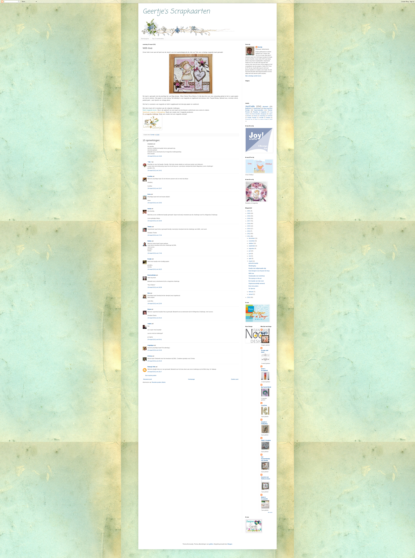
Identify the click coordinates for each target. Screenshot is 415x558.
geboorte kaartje (253, 263)
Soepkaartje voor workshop (257, 276)
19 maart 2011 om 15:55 (155, 203)
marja (149, 208)
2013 (249, 231)
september (252, 246)
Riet (149, 293)
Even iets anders (253, 286)
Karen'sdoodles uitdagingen (259, 113)
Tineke (150, 226)
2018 (249, 218)
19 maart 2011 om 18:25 (155, 269)
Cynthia (150, 176)
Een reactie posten (150, 375)
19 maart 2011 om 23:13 (155, 318)
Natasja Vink (151, 367)
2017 (249, 221)
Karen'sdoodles (258, 110)
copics (270, 113)
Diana (149, 309)
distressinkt (257, 108)
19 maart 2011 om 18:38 (155, 287)
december (252, 238)
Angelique (151, 345)
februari (251, 291)
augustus (252, 248)
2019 (249, 216)
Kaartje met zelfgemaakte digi (257, 268)
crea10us (264, 405)
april (250, 258)
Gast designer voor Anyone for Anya (259, 271)
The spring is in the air (255, 278)
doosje (255, 115)
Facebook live (248, 119)
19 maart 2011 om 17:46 (155, 253)
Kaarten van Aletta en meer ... (265, 478)
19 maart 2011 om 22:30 (155, 303)
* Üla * (149, 162)
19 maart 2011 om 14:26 (155, 156)
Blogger (230, 544)
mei (250, 256)
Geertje (260, 47)
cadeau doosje (264, 119)
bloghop (268, 117)
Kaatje (150, 259)
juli (250, 251)
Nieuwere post (147, 379)
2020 (249, 213)
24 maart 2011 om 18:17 (155, 371)
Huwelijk (261, 117)
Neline (149, 241)
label (271, 119)
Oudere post (234, 379)
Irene (149, 194)
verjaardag (262, 115)
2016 (249, 223)
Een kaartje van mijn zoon (256, 281)
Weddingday (252, 266)
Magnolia (248, 108)
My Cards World (266, 387)
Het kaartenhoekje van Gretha (265, 458)
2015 (249, 226)
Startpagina (145, 38)
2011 (249, 236)
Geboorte (269, 115)
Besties (249, 115)
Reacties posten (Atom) (158, 382)
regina (149, 323)
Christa (150, 356)
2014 (249, 228)
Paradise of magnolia (260, 112)
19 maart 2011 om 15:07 (155, 188)
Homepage (191, 379)
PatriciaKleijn (152, 275)
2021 (249, 211)
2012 (249, 233)
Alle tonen (270, 512)
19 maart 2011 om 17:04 (155, 235)
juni (250, 253)
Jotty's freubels (266, 440)
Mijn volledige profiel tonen (253, 76)
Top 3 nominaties (158, 38)
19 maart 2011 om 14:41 (155, 170)
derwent (265, 106)
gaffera (211, 544)
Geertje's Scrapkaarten (176, 12)
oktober (251, 243)
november (252, 241)
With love (251, 273)
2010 (249, 297)
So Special (252, 288)
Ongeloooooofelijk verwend (257, 283)
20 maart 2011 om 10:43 (155, 350)
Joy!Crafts (250, 106)
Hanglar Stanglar (251, 117)
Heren (256, 119)
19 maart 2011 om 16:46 (155, 221)
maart (250, 261)
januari (251, 294)
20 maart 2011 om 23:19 (155, 361)
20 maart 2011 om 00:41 (155, 339)
